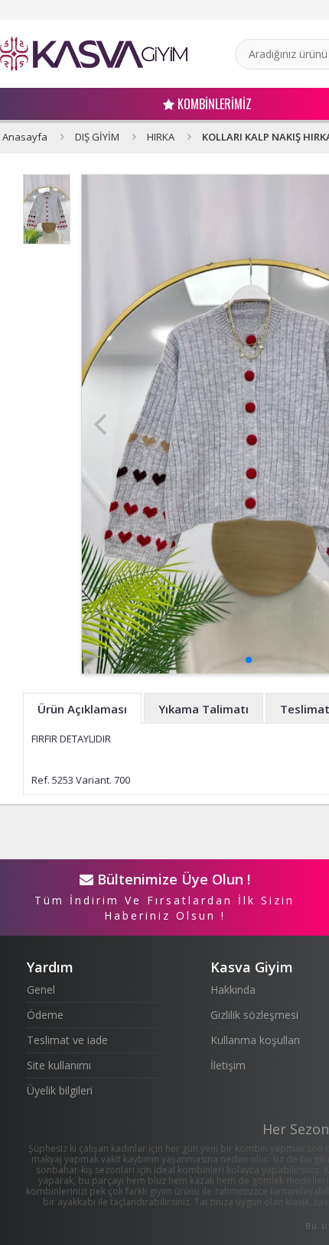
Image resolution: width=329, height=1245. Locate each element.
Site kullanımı (59, 1065)
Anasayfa (24, 137)
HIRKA (160, 137)
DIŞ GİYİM (97, 137)
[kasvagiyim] (93, 54)
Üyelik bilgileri (60, 1090)
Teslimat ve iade (67, 1040)
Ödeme (45, 1014)
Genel (41, 989)
